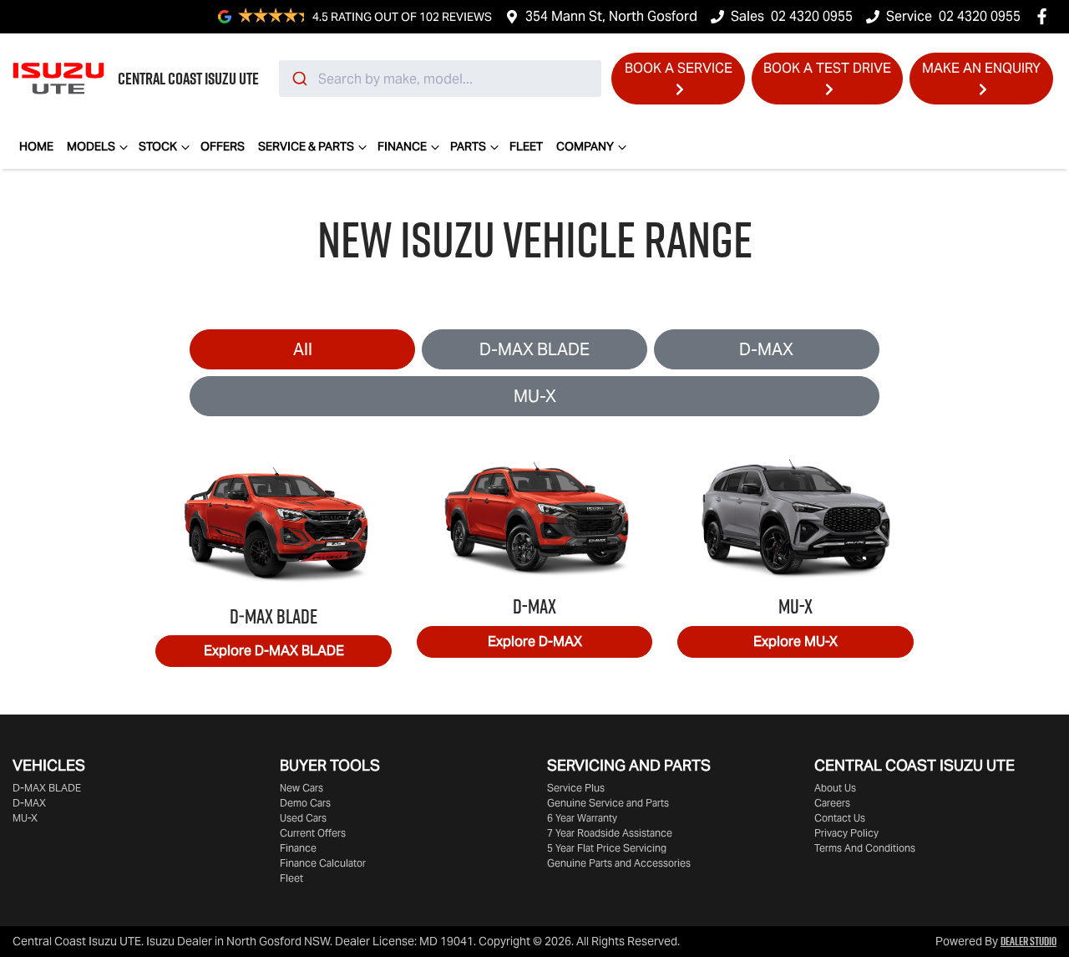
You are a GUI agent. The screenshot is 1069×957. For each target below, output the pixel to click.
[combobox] (440, 78)
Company (585, 146)
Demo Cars (305, 803)
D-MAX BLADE (534, 349)
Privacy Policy (846, 833)
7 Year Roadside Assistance (609, 833)
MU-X (535, 396)
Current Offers (313, 833)
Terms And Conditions (864, 848)
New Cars (301, 787)
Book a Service (678, 68)
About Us (835, 787)
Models (91, 146)
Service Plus (576, 787)
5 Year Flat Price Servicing (606, 848)
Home (36, 146)
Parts (468, 146)
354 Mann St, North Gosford (611, 16)
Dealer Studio (1028, 941)
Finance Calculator (323, 863)
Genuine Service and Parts (608, 803)
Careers (832, 803)
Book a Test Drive (827, 68)
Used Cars (303, 818)
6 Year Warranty (582, 818)
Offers (222, 146)
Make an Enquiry (981, 68)
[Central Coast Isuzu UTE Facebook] (1045, 16)
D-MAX (766, 349)
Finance (402, 146)
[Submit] (298, 78)
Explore (274, 650)
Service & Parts (306, 146)
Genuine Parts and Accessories (619, 863)
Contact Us (839, 818)
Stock (158, 146)
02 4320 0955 (812, 16)
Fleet (526, 146)
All (302, 349)
